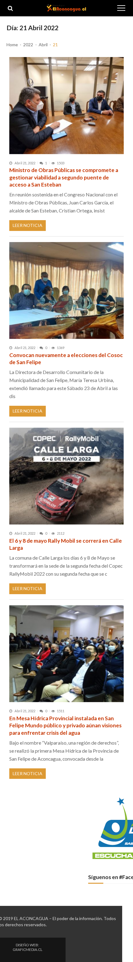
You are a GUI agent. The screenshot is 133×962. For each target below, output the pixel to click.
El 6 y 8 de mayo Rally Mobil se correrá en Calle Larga (65, 544)
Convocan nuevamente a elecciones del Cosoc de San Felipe (66, 359)
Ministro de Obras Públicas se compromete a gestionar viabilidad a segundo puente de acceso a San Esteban (63, 177)
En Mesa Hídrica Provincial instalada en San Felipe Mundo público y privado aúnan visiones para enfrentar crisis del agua (65, 725)
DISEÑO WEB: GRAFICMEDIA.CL (27, 947)
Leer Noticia (27, 225)
